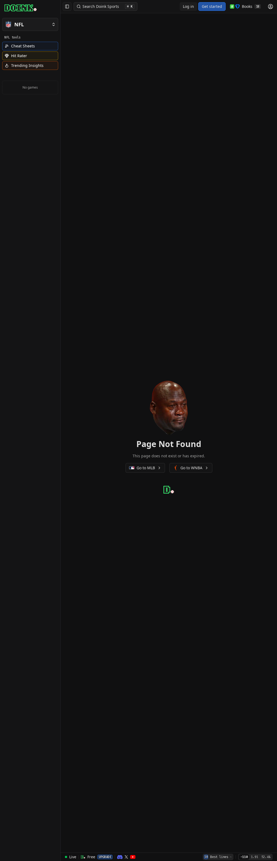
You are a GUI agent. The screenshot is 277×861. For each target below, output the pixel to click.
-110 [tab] (244, 857)
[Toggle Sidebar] (60, 430)
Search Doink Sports (108, 6)
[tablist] (255, 857)
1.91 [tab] (254, 857)
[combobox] (218, 857)
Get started (212, 6)
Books (250, 6)
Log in (188, 6)
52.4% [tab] (265, 857)
